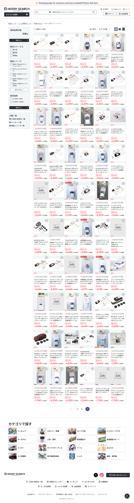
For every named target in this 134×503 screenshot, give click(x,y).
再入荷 (15, 50)
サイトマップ (102, 494)
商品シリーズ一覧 (17, 125)
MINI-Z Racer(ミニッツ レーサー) (20, 65)
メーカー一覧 (16, 122)
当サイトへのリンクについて (85, 494)
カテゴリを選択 (12, 14)
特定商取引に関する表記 (64, 494)
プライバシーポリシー (45, 494)
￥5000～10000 (18, 102)
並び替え (93, 29)
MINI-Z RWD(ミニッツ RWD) (20, 80)
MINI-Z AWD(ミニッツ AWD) (20, 84)
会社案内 (30, 494)
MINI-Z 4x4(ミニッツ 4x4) (20, 75)
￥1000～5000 (18, 99)
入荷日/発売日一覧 (18, 119)
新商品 (15, 55)
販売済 (15, 52)
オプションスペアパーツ (20, 70)
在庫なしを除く (41, 29)
